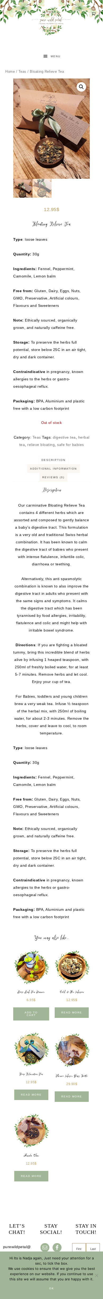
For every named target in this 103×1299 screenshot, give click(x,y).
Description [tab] (53, 460)
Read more (71, 1012)
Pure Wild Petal (51, 26)
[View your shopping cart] (94, 14)
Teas (22, 71)
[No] (96, 1275)
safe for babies (70, 445)
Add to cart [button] (31, 1014)
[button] (81, 87)
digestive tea (64, 437)
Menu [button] (55, 56)
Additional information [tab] (53, 468)
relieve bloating (41, 445)
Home (10, 71)
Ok (51, 1288)
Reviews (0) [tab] (53, 477)
